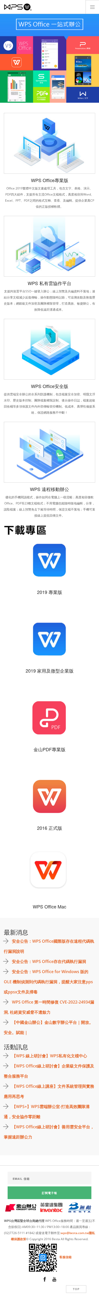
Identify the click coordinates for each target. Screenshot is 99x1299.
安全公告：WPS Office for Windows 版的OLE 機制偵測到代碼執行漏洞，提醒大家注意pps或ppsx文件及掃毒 (48, 982)
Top (76, 1289)
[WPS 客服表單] (43, 1257)
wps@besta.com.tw (75, 1233)
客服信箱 (65, 1257)
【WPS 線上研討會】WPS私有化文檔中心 (49, 1056)
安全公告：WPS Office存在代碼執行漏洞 (49, 961)
